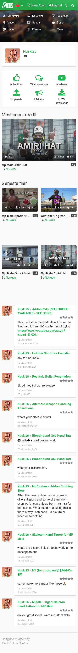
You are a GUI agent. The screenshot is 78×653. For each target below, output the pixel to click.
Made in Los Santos (15, 643)
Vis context (26, 339)
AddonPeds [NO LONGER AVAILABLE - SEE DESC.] (42, 311)
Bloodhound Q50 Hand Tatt (51, 435)
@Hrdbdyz (24, 440)
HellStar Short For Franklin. (51, 353)
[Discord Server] (25, 56)
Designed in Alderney (16, 639)
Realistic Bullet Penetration (51, 376)
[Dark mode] (66, 5)
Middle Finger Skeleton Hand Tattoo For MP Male (41, 604)
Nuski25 (30, 51)
